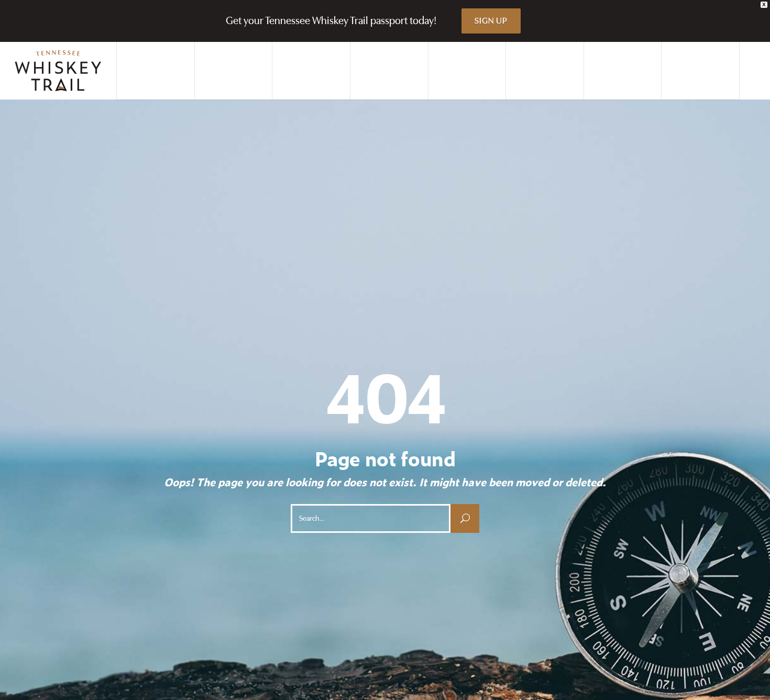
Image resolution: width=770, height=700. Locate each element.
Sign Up (491, 21)
